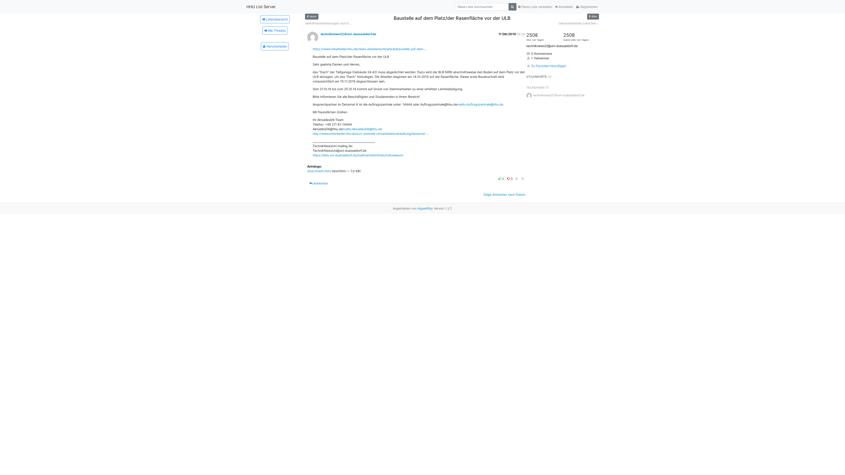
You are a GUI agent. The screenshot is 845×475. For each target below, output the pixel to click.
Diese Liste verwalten (536, 7)
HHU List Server (261, 6)
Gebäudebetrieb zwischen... (578, 23)
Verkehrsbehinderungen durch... (328, 23)
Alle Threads (276, 30)
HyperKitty (425, 208)
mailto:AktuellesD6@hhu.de (362, 129)
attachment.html (319, 171)
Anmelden (565, 7)
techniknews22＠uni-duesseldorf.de (348, 34)
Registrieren (589, 7)
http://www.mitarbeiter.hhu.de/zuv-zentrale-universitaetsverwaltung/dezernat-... (371, 133)
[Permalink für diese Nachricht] (522, 178)
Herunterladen (276, 46)
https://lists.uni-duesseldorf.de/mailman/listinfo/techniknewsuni (358, 155)
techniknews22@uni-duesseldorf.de (552, 46)
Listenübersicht (276, 19)
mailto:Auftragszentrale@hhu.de (480, 104)
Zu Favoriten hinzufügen (548, 66)
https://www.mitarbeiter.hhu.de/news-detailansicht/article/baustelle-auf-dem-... (370, 49)
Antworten (320, 183)
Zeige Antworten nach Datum (504, 194)
